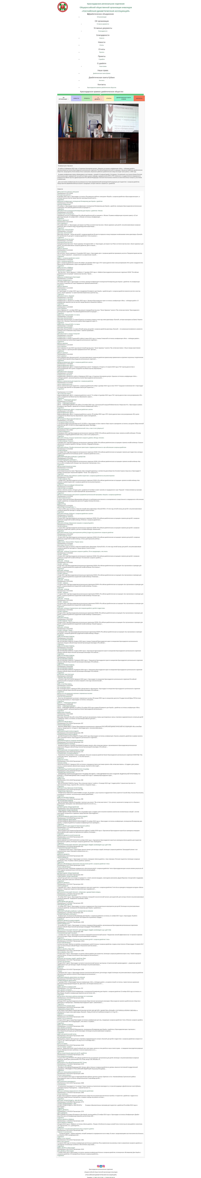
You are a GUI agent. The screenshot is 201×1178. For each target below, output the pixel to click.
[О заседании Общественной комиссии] (69, 419)
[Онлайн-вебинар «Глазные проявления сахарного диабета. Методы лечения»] (80, 437)
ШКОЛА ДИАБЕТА (62, 857)
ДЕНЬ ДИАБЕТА (62, 1113)
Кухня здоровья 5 (62, 223)
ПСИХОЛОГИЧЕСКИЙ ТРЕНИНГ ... (67, 848)
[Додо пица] (61, 778)
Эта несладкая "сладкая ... (65, 1046)
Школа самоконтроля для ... (65, 384)
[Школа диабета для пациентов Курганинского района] (73, 826)
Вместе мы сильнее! (63, 1141)
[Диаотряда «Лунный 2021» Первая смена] (70, 542)
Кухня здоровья (62, 251)
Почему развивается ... (64, 431)
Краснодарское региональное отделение (106, 3)
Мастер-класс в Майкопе (64, 270)
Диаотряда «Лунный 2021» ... (65, 545)
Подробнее (60, 199)
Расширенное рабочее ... (64, 195)
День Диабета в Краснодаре (65, 1151)
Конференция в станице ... (65, 337)
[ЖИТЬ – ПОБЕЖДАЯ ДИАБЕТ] (67, 400)
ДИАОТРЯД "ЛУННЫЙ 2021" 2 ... (67, 507)
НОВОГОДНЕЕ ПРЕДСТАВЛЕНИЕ (67, 810)
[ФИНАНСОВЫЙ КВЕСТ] (64, 721)
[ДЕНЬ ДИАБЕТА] (62, 1110)
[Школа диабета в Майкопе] (65, 1119)
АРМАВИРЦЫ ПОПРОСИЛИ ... (66, 772)
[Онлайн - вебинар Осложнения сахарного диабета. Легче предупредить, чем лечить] (82, 551)
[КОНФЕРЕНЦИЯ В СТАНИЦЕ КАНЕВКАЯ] (70, 740)
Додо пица (60, 781)
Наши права (102, 66)
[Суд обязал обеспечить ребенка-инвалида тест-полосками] (75, 996)
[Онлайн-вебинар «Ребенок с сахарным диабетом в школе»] (75, 513)
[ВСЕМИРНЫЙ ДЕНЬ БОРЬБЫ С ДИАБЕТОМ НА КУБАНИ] (75, 911)
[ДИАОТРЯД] (61, 504)
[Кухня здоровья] (62, 248)
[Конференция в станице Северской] (68, 333)
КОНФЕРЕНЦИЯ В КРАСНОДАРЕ (67, 734)
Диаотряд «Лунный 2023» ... (65, 318)
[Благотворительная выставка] (66, 466)
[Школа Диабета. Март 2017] (65, 949)
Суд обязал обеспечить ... (64, 999)
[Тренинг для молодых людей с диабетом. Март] (71, 958)
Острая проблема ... (63, 1094)
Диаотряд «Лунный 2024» (64, 232)
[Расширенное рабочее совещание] (68, 191)
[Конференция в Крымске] (65, 371)
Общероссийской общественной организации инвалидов (106, 7)
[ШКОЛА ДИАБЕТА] (63, 854)
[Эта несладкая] (62, 1043)
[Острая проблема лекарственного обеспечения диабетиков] (75, 1091)
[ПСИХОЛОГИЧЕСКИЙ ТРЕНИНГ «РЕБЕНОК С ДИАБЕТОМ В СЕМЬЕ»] (79, 892)
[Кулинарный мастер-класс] (65, 239)
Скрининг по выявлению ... (65, 1132)
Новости (101, 38)
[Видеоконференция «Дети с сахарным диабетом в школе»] (75, 362)
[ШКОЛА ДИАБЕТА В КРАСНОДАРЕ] (68, 920)
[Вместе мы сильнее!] (64, 1138)
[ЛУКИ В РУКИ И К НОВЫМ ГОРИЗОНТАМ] (70, 485)
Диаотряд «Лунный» (63, 715)
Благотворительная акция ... (65, 1056)
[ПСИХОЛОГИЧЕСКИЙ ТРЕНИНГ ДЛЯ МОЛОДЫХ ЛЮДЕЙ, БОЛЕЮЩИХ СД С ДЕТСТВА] (84, 844)
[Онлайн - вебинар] (63, 560)
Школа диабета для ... (63, 829)
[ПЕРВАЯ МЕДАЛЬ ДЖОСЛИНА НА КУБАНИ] (71, 977)
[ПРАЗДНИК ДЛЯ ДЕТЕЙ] (65, 901)
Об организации (101, 17)
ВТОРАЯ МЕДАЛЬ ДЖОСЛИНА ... (67, 819)
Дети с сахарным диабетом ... (65, 261)
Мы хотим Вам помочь (63, 687)
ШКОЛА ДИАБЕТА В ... (64, 838)
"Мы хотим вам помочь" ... (64, 393)
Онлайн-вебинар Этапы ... (65, 535)
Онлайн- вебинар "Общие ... (65, 630)
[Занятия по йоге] (62, 759)
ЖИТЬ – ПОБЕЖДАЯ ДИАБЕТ (66, 403)
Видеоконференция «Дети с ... (66, 365)
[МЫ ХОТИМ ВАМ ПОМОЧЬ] (65, 636)
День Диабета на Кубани (64, 1027)
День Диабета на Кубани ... (65, 990)
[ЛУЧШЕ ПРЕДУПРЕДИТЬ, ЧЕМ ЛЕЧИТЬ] (70, 1100)
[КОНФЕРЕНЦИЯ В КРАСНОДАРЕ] (68, 731)
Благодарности (102, 31)
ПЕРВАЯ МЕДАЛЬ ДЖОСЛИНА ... (67, 980)
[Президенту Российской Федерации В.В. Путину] (72, 1062)
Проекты (101, 52)
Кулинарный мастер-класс (65, 242)
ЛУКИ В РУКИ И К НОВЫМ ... (65, 488)
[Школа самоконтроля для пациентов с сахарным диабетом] (75, 381)
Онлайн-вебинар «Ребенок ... (65, 516)
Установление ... (62, 1084)
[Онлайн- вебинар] (63, 570)
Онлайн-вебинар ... (62, 450)
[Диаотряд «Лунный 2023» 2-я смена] (68, 314)
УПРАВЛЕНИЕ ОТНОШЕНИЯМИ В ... (68, 753)
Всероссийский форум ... (64, 867)
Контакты (101, 80)
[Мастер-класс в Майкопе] (65, 267)
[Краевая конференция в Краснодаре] (68, 277)
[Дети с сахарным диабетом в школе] (68, 258)
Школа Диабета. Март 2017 (65, 952)
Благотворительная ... (63, 469)
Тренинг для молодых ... (64, 961)
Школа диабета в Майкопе (65, 1122)
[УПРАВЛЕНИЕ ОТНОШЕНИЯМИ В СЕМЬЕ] (70, 750)
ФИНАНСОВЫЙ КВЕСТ (64, 725)
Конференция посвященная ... (66, 214)
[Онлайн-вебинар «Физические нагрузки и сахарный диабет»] (75, 523)
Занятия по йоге (62, 762)
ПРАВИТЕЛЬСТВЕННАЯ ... (65, 791)
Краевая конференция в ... (65, 280)
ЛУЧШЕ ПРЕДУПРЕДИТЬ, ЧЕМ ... (67, 1103)
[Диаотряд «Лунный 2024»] (65, 229)
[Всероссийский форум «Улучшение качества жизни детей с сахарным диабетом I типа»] (83, 863)
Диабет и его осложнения (64, 1018)
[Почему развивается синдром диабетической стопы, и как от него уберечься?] (80, 428)
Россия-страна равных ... (64, 1075)
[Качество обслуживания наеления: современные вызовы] (74, 693)
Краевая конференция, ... (64, 204)
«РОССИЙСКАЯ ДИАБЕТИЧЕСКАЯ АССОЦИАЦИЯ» (106, 11)
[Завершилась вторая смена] (66, 1005)
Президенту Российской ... (65, 1065)
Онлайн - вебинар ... (63, 554)
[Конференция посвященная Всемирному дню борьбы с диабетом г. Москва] (80, 210)
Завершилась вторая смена (65, 1009)
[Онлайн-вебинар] (62, 617)
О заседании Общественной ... (66, 422)
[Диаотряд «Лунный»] (64, 712)
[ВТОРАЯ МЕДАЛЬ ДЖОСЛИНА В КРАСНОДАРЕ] (72, 816)
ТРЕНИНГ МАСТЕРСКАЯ (64, 677)
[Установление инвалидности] (66, 1081)
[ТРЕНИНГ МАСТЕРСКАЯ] (65, 674)
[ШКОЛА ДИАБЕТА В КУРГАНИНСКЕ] (68, 835)
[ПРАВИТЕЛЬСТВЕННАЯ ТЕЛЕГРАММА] (69, 788)
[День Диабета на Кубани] (65, 1024)
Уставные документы (103, 24)
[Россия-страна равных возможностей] (69, 1072)
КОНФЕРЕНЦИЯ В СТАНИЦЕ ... (66, 743)
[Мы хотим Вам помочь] (64, 684)
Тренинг (59, 971)
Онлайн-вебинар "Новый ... (65, 620)
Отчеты (102, 45)
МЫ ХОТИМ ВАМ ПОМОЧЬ (65, 639)
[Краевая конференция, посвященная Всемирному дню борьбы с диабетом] (79, 201)
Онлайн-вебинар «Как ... (64, 479)
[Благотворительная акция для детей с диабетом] (72, 1053)
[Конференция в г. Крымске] (65, 295)
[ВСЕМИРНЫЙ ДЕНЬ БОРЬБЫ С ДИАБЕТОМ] (71, 456)
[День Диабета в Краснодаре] (66, 1147)
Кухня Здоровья (62, 308)
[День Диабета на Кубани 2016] (66, 986)
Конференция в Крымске (64, 374)
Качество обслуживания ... (65, 696)
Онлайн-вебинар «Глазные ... (65, 441)
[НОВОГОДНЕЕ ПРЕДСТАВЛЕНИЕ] (68, 807)
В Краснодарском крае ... (64, 497)
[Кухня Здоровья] (62, 305)
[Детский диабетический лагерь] (66, 1034)
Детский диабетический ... (64, 1037)
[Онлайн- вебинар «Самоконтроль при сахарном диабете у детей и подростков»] (81, 608)
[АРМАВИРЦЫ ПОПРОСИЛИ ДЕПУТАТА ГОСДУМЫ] (73, 769)
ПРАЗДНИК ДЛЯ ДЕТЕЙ (64, 904)
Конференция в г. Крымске (65, 299)
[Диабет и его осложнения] (65, 1015)
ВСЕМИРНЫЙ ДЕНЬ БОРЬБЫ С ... (67, 460)
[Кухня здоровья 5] (63, 220)
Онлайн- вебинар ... (63, 573)
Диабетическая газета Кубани (101, 73)
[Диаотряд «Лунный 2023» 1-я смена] (68, 324)
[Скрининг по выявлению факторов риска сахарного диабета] (75, 1128)
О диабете (102, 59)
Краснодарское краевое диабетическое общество (101, 87)
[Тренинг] (60, 967)
